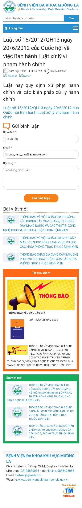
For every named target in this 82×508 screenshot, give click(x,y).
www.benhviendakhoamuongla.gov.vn (43, 479)
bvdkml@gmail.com (28, 475)
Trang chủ (15, 28)
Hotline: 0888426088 (60, 470)
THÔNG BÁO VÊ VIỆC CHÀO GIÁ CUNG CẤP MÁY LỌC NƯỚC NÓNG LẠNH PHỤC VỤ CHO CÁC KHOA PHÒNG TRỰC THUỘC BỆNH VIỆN (49, 242)
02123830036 (30, 470)
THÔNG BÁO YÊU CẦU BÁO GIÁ (26, 313)
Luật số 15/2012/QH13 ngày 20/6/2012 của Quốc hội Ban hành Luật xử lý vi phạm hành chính (41, 112)
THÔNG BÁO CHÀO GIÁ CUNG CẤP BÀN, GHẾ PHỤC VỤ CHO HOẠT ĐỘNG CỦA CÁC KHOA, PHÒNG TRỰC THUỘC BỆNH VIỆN (49, 259)
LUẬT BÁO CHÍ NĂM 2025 (43, 319)
